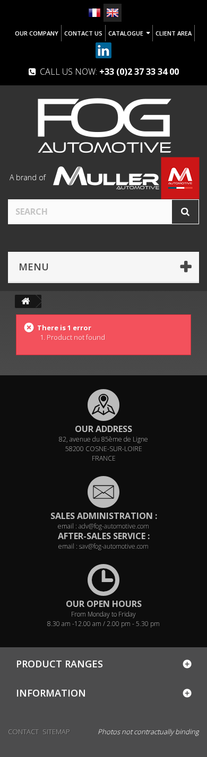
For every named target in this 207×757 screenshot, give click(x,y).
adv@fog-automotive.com (114, 526)
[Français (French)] (94, 13)
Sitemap (56, 731)
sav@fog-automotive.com (114, 546)
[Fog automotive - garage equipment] (103, 125)
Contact (23, 731)
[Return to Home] (25, 301)
